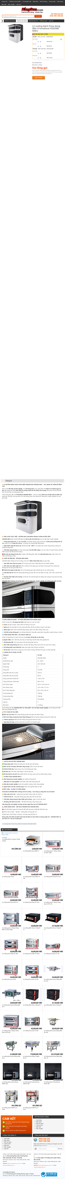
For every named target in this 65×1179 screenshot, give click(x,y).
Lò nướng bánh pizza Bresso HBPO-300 (10, 1082)
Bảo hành (35, 1)
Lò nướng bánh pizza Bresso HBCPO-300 (31, 1082)
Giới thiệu (39, 1120)
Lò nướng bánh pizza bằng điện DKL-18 (53, 1057)
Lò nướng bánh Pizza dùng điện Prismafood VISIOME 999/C (19, 824)
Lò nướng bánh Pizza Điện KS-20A (31, 877)
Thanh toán (52, 1)
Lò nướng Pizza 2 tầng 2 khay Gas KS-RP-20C (10, 1031)
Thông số (9, 481)
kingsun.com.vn (42, 1145)
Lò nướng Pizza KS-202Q (9, 979)
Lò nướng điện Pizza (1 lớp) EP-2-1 (32, 928)
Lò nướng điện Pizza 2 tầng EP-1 (53, 1005)
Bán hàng (60, 1)
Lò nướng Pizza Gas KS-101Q (31, 902)
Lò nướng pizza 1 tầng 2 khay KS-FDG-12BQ (52, 851)
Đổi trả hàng (43, 1)
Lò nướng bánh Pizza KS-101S (52, 876)
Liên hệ (18, 4)
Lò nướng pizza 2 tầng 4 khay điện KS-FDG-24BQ (10, 928)
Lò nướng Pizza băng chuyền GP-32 (31, 1057)
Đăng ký (60, 1148)
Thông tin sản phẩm (15, 1)
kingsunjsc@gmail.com (8, 1165)
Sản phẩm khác (8, 829)
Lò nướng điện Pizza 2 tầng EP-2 (32, 1005)
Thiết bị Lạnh (43, 21)
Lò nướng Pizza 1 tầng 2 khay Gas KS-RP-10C (52, 903)
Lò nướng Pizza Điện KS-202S (31, 953)
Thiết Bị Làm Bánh (22, 21)
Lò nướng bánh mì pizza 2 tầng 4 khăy (11, 840)
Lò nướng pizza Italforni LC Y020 (9, 1108)
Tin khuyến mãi (26, 1)
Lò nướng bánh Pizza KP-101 (10, 902)
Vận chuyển (11, 4)
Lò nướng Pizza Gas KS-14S (51, 953)
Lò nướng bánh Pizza (8, 876)
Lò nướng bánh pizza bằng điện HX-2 (11, 1057)
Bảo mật (4, 4)
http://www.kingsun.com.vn (14, 1163)
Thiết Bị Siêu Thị (33, 21)
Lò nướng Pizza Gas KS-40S (30, 979)
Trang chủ (4, 1)
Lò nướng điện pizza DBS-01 (31, 851)
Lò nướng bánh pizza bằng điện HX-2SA (53, 1031)
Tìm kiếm (38, 16)
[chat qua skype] (61, 39)
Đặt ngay (38, 78)
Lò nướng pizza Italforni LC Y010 (30, 1108)
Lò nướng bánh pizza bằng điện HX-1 (11, 1005)
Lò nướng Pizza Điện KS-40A (10, 953)
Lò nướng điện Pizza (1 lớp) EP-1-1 (52, 928)
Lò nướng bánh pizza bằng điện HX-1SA (53, 980)
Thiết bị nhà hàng (10, 21)
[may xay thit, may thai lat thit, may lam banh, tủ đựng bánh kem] (32, 10)
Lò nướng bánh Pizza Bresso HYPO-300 (52, 1082)
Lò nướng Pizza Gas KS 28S (30, 1030)
